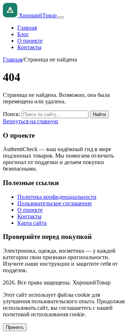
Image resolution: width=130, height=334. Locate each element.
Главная (27, 28)
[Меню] (61, 17)
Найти (99, 114)
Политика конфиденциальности (56, 197)
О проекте (30, 41)
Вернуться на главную (30, 121)
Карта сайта (32, 223)
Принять (15, 327)
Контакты (29, 47)
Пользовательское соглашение (54, 203)
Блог (23, 34)
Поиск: (11, 114)
